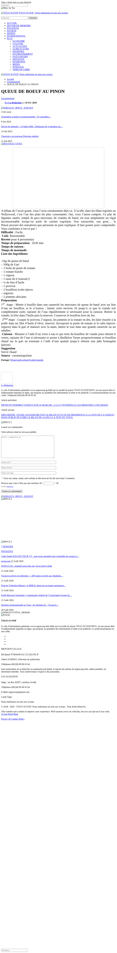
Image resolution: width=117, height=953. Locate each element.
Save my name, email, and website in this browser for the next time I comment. (39, 478)
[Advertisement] (58, 366)
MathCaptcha (10, 486)
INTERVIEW (19, 61)
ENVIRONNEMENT (23, 54)
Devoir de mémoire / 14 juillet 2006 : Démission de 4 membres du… (32, 126)
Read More (13, 714)
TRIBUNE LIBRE (21, 69)
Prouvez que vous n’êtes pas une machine (20, 483)
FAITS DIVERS (20, 56)
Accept (4, 714)
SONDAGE (18, 67)
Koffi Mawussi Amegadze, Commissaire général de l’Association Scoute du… (36, 595)
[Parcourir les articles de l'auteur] (7, 382)
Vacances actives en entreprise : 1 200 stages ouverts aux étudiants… (32, 576)
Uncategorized (7, 98)
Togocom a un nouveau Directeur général (20, 136)
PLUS (10, 38)
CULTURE (18, 43)
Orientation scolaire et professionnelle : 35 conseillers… (26, 117)
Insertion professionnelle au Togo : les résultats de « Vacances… (30, 605)
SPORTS (11, 33)
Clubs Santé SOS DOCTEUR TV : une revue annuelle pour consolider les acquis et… (40, 556)
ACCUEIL (12, 23)
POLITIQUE (13, 28)
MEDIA (16, 64)
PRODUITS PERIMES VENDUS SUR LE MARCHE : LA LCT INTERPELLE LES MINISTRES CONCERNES (54, 405)
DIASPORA (18, 51)
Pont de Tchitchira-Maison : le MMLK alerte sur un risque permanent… (33, 585)
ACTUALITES (20, 46)
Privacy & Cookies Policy (13, 719)
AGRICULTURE (21, 49)
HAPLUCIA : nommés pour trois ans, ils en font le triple (26, 566)
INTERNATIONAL (16, 36)
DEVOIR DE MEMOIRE (19, 25)
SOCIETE (11, 31)
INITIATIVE (19, 59)
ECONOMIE (19, 41)
